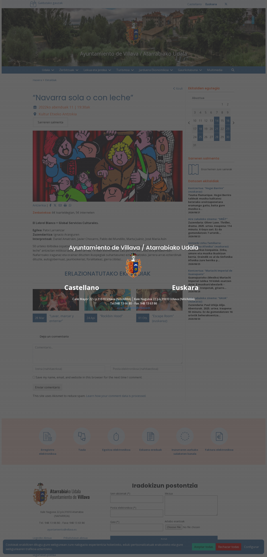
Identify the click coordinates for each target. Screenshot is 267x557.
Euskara (185, 287)
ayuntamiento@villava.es (133, 308)
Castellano (81, 287)
